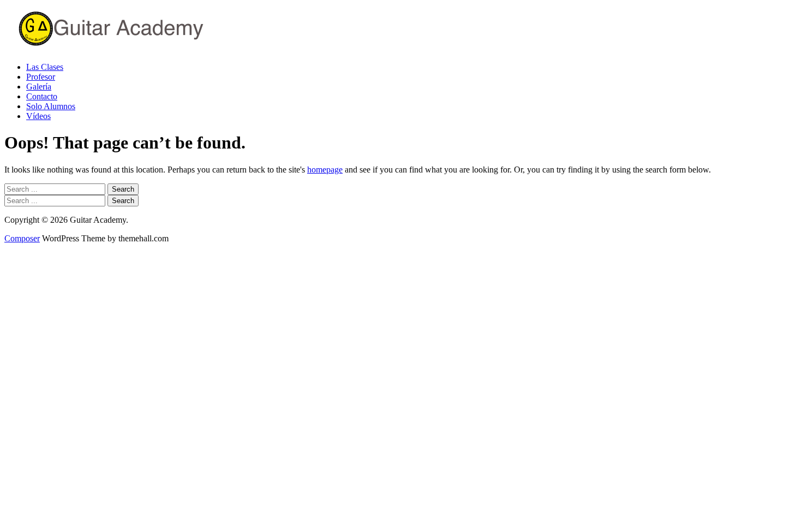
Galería (38, 86)
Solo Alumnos (50, 106)
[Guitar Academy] (140, 48)
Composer (22, 238)
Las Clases (44, 67)
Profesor (40, 76)
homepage (325, 169)
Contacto (41, 96)
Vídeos (38, 116)
